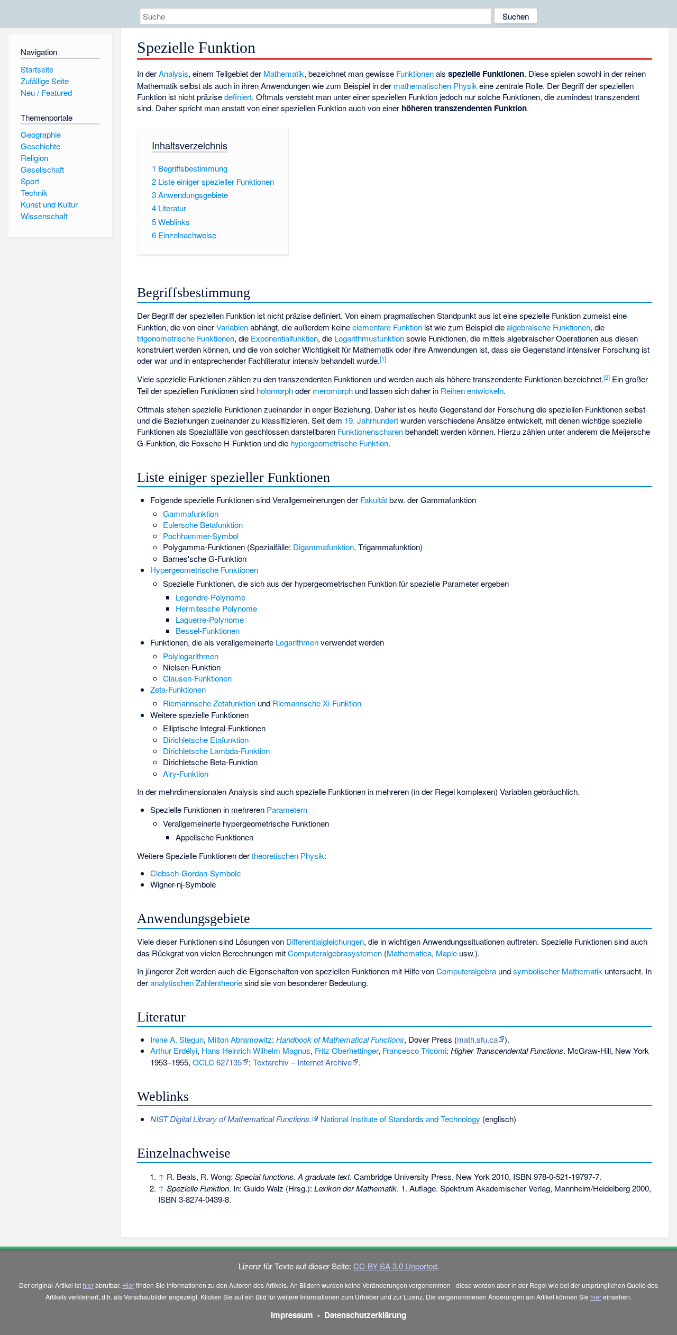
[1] (383, 358)
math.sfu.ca (477, 1039)
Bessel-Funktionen (208, 630)
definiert (238, 96)
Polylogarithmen (190, 655)
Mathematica (409, 952)
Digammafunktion (323, 546)
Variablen (232, 327)
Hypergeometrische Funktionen (204, 569)
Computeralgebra (466, 970)
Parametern (287, 809)
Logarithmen (297, 642)
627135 (229, 1062)
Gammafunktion (190, 513)
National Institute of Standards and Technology (400, 1118)
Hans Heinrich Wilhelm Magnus (256, 1050)
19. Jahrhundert (371, 420)
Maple (446, 952)
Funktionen (415, 73)
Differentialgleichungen (325, 941)
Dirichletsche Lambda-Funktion (216, 750)
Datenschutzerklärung (365, 1315)
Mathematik (283, 73)
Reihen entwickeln (472, 390)
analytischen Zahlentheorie (196, 982)
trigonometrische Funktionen (185, 338)
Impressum (292, 1315)
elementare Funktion (387, 327)
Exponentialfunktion (284, 338)
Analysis (173, 73)
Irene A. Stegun (177, 1039)
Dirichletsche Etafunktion (206, 739)
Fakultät (373, 499)
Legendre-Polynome (210, 597)
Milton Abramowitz (240, 1039)
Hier (128, 1284)
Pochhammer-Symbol (201, 535)
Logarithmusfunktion (369, 338)
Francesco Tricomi (414, 1050)
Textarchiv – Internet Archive (302, 1062)
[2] (606, 377)
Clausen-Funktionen (197, 678)
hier (88, 1284)
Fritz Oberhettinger (346, 1050)
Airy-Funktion (185, 773)
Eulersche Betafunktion (203, 524)
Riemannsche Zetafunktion (209, 703)
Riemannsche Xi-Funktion (316, 703)
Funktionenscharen (370, 431)
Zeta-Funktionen (178, 689)
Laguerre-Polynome (210, 619)
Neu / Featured (46, 92)
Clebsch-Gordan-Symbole (195, 873)
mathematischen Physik (435, 85)
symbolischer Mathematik (557, 970)
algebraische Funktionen (548, 327)
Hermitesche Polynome (216, 608)
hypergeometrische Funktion (339, 443)
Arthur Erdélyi (173, 1050)
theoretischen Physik (288, 855)
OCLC (203, 1062)
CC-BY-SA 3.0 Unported (395, 1265)
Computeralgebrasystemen (335, 952)
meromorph (333, 390)
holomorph (275, 390)
